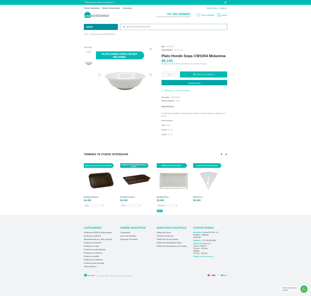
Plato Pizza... (198, 197)
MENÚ (89, 27)
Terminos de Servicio (165, 236)
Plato (178, 101)
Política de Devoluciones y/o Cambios (172, 246)
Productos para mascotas (94, 263)
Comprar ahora (194, 83)
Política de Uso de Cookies (167, 239)
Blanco (159, 211)
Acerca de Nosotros (128, 236)
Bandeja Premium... (128, 197)
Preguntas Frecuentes (129, 239)
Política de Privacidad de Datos (169, 243)
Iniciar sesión (212, 8)
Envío (178, 64)
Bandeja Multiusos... (92, 197)
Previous (99, 74)
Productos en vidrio (91, 246)
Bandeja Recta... (163, 197)
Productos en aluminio (92, 243)
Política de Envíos (164, 232)
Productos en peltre (91, 256)
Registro (223, 8)
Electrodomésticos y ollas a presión (98, 239)
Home (86, 34)
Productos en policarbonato (94, 249)
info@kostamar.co (207, 256)
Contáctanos (125, 232)
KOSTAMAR (175, 97)
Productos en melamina (93, 260)
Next (150, 74)
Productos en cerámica (93, 253)
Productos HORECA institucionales (98, 232)
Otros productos (90, 266)
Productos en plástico (92, 236)
